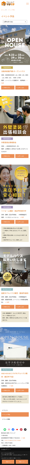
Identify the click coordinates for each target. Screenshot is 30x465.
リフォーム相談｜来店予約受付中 (13, 211)
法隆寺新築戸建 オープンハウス (13, 71)
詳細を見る (7, 87)
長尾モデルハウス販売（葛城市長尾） (15, 293)
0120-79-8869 (8, 440)
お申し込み (21, 87)
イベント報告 (6, 419)
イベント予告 (6, 414)
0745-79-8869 (17, 440)
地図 (22, 217)
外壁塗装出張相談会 (8, 142)
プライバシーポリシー (17, 454)
